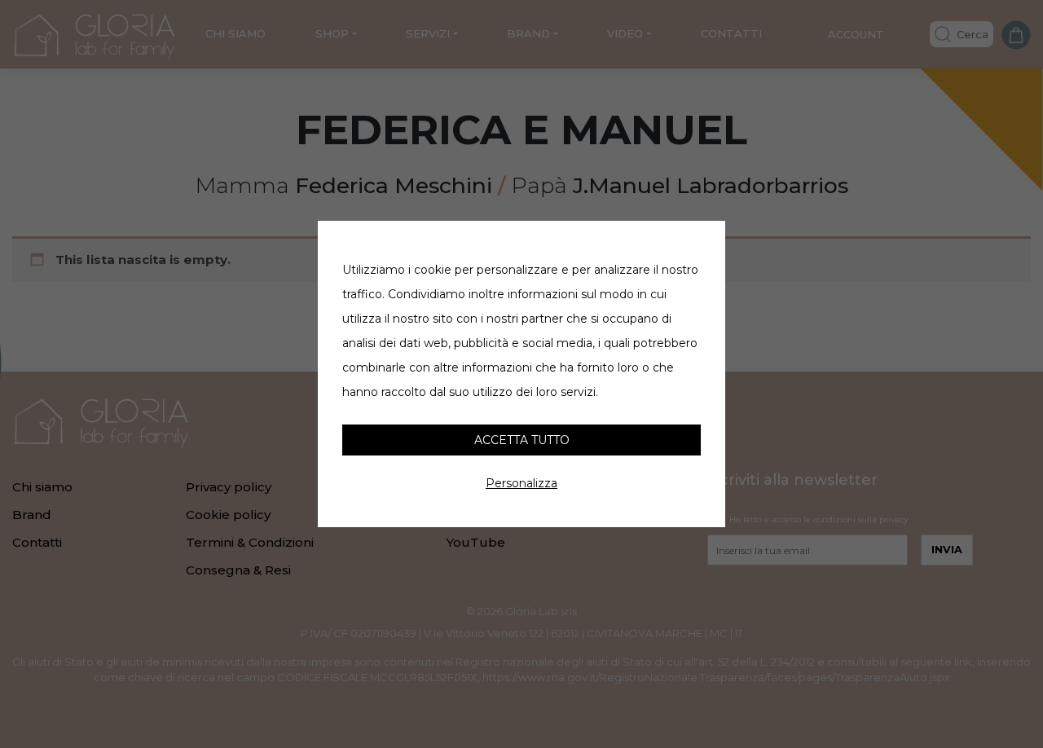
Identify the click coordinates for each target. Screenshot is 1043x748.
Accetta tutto (522, 440)
